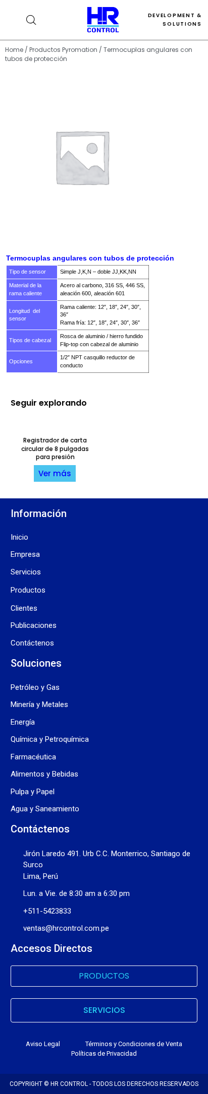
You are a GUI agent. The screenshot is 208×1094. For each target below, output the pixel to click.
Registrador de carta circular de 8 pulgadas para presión (55, 449)
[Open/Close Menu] (13, 20)
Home (14, 49)
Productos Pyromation (63, 49)
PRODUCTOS (104, 976)
